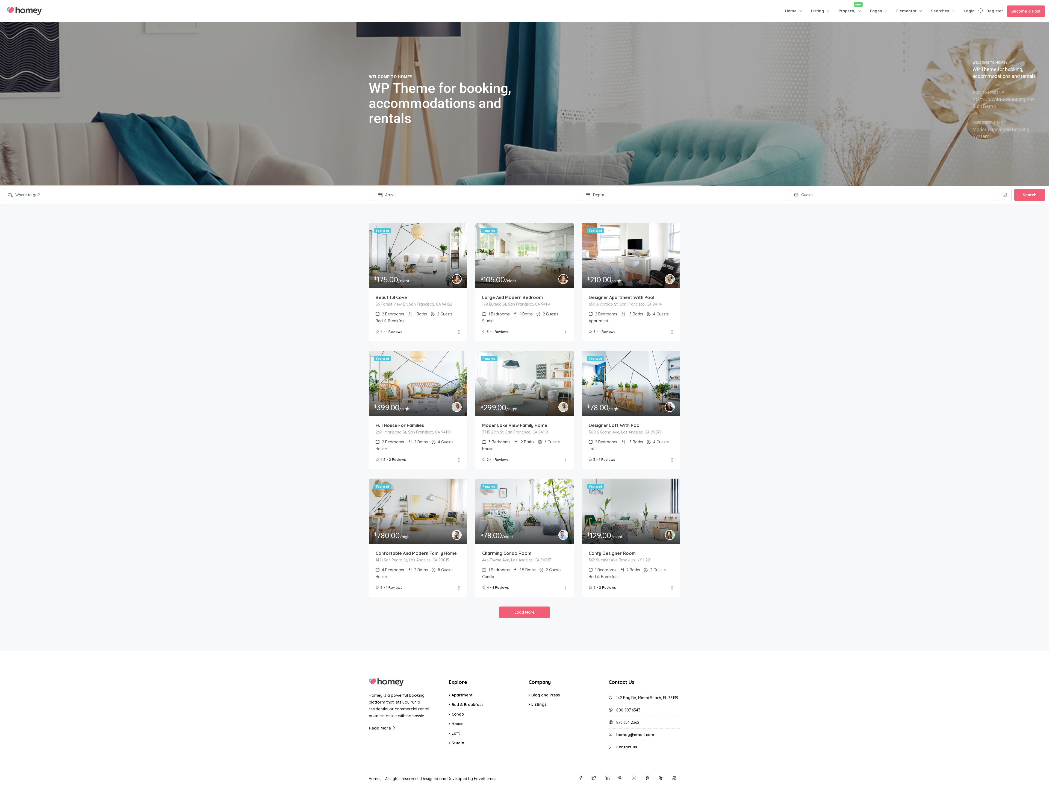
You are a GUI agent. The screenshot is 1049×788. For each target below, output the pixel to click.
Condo (458, 714)
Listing (817, 10)
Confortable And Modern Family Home (416, 553)
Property (847, 10)
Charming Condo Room (506, 553)
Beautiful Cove (391, 297)
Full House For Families (400, 425)
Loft (456, 733)
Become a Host (1026, 11)
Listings (538, 704)
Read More (380, 728)
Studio (458, 742)
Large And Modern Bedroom (512, 297)
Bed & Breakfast (467, 704)
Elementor (906, 10)
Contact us (626, 747)
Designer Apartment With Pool (621, 297)
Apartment (462, 695)
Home (791, 10)
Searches (940, 10)
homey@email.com (635, 734)
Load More (524, 612)
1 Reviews (394, 331)
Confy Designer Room (612, 553)
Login (969, 10)
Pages (876, 10)
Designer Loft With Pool (615, 425)
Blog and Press (545, 695)
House (458, 723)
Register (994, 10)
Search (1029, 194)
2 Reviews (397, 459)
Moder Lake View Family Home (514, 425)
